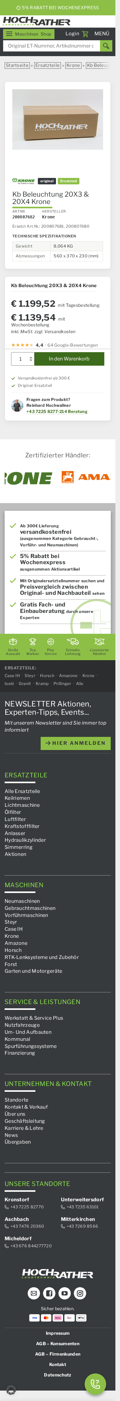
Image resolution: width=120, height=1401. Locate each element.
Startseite (17, 65)
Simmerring (19, 847)
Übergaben (18, 1142)
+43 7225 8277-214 (46, 411)
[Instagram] (80, 1293)
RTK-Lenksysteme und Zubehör (42, 957)
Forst (11, 964)
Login (72, 34)
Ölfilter (13, 812)
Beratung (77, 411)
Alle (79, 683)
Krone (73, 65)
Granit (25, 683)
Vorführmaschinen (26, 915)
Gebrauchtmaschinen (30, 908)
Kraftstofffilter (22, 826)
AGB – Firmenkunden (57, 1354)
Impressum (58, 1333)
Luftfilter (15, 819)
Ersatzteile (47, 65)
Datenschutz (57, 1374)
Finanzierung (20, 1053)
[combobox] (57, 46)
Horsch (47, 675)
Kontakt (57, 1364)
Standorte (17, 1100)
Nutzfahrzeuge (22, 1025)
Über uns (15, 1114)
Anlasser (15, 833)
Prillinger (62, 683)
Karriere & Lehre (24, 1128)
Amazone (68, 675)
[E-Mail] (34, 1293)
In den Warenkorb (69, 359)
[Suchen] (106, 46)
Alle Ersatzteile (22, 791)
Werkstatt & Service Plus (34, 1018)
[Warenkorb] (85, 34)
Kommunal (17, 1039)
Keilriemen (17, 798)
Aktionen (15, 854)
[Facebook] (49, 1293)
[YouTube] (64, 1293)
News (11, 1135)
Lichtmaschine (22, 805)
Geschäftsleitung (25, 1121)
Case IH (12, 675)
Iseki (9, 683)
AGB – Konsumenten (57, 1343)
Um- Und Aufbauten (28, 1032)
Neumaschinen (22, 901)
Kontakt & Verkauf (26, 1107)
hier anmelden (78, 743)
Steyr (30, 675)
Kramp (42, 683)
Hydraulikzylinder (25, 840)
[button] (11, 1390)
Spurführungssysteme (31, 1046)
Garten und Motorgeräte (33, 971)
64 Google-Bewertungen (72, 345)
